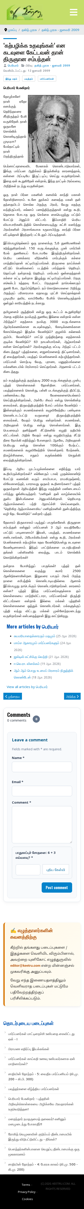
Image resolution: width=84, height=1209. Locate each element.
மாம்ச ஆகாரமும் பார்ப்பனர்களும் (36, 643)
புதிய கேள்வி (55, 869)
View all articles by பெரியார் (27, 686)
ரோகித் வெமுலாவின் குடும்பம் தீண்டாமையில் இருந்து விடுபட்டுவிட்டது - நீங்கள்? (40, 1136)
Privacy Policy (26, 1192)
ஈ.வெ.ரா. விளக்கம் (27, 663)
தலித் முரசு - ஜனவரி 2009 (52, 65)
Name (18, 757)
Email (17, 782)
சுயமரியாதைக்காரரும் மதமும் (34, 636)
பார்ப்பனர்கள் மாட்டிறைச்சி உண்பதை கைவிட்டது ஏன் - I (41, 1036)
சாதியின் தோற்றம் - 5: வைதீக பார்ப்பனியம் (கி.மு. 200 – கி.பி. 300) (43, 1076)
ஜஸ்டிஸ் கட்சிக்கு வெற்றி (31, 656)
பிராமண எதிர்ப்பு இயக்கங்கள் (28, 1049)
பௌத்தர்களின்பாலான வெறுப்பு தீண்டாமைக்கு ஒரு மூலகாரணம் (44, 1151)
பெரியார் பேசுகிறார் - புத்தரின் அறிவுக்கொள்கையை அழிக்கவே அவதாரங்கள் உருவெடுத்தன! (41, 1103)
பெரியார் (13, 65)
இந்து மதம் (11, 78)
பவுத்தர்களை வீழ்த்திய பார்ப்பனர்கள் (33, 1089)
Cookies (27, 1199)
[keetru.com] (25, 12)
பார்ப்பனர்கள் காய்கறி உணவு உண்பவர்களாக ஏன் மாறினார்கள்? (41, 1061)
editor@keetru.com (25, 966)
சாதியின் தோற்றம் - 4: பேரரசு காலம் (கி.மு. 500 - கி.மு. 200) (43, 1167)
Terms (26, 1185)
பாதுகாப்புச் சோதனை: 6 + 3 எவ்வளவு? (36, 855)
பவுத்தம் (28, 78)
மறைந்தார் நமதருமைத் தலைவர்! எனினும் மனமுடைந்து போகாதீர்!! (37, 1121)
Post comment (57, 887)
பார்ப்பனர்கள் (47, 78)
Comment (21, 802)
